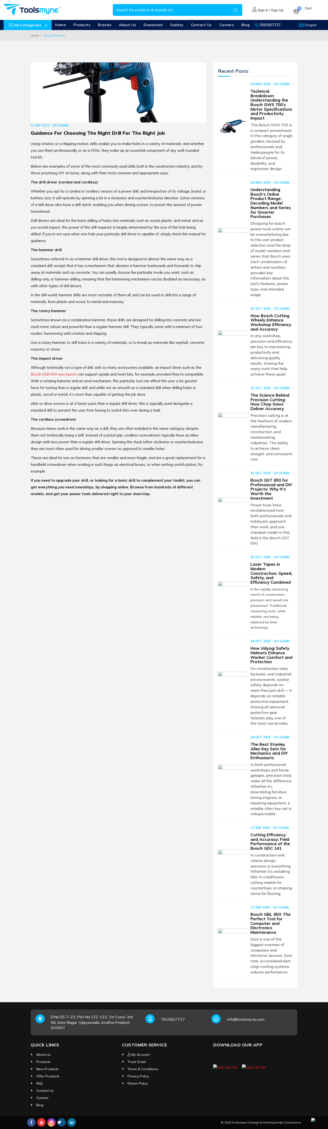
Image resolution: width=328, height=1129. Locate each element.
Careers (226, 25)
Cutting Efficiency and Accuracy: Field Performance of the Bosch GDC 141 (270, 841)
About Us (127, 25)
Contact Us (201, 25)
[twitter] (61, 1122)
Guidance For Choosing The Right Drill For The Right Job (98, 133)
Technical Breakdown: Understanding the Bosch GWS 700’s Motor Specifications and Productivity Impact (271, 105)
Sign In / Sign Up (270, 10)
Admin (63, 125)
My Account (140, 1054)
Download (153, 25)
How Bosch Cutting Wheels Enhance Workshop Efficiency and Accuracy (270, 322)
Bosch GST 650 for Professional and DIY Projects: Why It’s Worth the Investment (271, 489)
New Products (47, 1069)
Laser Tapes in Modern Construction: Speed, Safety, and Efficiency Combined (271, 573)
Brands (104, 25)
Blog (39, 1105)
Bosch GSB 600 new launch (53, 374)
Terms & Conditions (143, 1069)
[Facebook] (31, 1122)
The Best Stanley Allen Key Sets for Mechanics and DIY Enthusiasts (269, 751)
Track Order (137, 1062)
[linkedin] (71, 1122)
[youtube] (41, 1122)
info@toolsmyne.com (245, 1019)
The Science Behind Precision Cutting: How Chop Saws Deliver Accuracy (269, 402)
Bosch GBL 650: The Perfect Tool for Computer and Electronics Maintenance (270, 923)
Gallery (176, 25)
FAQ (39, 1083)
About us (43, 1054)
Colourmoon (292, 1122)
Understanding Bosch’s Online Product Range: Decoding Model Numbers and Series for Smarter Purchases (270, 203)
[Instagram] (51, 1122)
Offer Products (48, 1076)
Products (82, 25)
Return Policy (138, 1083)
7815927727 (269, 25)
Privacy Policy (138, 1076)
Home (60, 25)
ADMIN (284, 84)
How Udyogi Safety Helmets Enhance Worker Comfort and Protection (271, 655)
